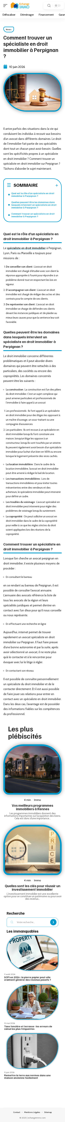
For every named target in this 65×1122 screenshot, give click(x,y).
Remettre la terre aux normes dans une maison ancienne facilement (27, 1076)
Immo (37, 799)
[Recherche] (49, 5)
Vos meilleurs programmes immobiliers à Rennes (32, 807)
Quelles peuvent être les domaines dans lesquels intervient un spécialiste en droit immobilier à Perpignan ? (33, 205)
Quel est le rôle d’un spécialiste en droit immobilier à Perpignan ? (32, 194)
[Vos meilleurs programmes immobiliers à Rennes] (32, 769)
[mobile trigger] (6, 5)
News (9, 29)
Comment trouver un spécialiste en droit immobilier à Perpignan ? (33, 215)
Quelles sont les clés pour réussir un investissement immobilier (32, 887)
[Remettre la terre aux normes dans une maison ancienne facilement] (32, 1051)
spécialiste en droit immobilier (26, 248)
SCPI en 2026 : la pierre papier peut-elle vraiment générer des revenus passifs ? (27, 978)
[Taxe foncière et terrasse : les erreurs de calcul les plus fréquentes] (32, 1002)
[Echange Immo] (20, 5)
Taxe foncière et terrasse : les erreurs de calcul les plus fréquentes (28, 1027)
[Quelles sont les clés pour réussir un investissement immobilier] (32, 849)
